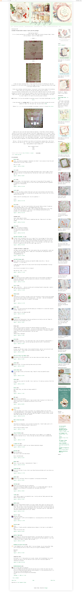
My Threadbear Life (63, 433)
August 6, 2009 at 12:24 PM (19, 540)
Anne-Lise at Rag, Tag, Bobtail (20, 355)
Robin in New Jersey (18, 419)
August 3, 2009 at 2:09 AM (19, 490)
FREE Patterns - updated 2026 (18, 26)
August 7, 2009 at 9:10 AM (19, 552)
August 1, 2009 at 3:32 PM (19, 343)
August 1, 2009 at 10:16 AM (19, 186)
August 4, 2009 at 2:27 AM (19, 511)
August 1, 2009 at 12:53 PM (19, 313)
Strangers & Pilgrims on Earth (64, 448)
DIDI (14, 397)
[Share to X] (38, 153)
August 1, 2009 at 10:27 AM (19, 232)
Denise (15, 387)
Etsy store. (51, 106)
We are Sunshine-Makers (63, 449)
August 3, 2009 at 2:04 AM (19, 480)
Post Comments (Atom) (22, 582)
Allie (15, 204)
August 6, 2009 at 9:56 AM (19, 531)
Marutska (15, 450)
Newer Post (14, 580)
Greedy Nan (16, 468)
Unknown (15, 293)
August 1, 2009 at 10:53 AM (19, 244)
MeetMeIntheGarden (17, 566)
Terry (15, 170)
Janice (60, 436)
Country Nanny (16, 369)
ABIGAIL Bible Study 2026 (38, 26)
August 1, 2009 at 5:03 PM (19, 351)
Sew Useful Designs (17, 259)
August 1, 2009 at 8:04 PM (19, 404)
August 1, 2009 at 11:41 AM (19, 281)
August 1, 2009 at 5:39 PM (19, 366)
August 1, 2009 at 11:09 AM (19, 255)
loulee (15, 362)
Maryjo (15, 159)
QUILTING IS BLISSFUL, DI (19, 236)
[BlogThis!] (37, 153)
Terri (15, 179)
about (60, 26)
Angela (15, 476)
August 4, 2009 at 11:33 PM (19, 520)
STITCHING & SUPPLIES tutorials (52, 26)
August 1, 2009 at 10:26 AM (19, 222)
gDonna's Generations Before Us (63, 451)
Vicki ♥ (15, 285)
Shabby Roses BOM (18, 154)
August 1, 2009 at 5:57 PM (19, 375)
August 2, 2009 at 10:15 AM (19, 464)
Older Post (53, 580)
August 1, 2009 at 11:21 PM (19, 439)
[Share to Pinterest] (39, 153)
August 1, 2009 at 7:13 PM (19, 393)
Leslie (15, 190)
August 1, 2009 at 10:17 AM (19, 200)
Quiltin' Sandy (17, 535)
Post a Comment (16, 577)
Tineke (15, 494)
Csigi (15, 339)
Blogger (46, 587)
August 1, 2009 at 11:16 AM (19, 272)
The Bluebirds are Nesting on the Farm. (63, 429)
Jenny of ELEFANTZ (62, 443)
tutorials (45, 26)
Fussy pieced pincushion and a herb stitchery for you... (64, 445)
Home (12, 26)
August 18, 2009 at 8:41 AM (19, 562)
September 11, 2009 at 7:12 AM (20, 575)
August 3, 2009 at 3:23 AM (19, 499)
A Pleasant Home (62, 441)
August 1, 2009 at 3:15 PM (19, 335)
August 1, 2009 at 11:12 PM (19, 429)
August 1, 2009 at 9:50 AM (19, 166)
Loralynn (15, 317)
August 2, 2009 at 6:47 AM (19, 457)
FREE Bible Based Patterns (29, 26)
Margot (15, 461)
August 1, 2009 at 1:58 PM (19, 322)
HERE (46, 103)
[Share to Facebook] (39, 153)
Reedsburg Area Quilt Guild (19, 544)
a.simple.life (16, 443)
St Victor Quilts (62, 426)
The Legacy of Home (63, 440)
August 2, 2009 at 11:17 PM (19, 473)
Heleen (15, 379)
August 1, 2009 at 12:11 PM (19, 303)
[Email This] (36, 153)
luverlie (15, 524)
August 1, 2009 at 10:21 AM (19, 212)
